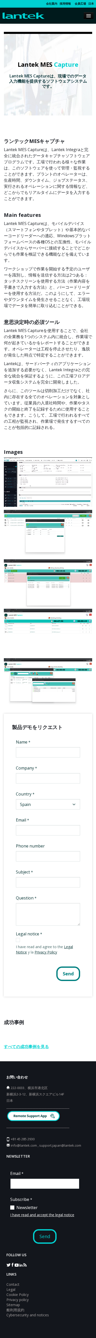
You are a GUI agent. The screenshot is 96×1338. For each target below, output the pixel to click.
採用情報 (65, 3)
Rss (25, 1265)
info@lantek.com (24, 1145)
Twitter (8, 1265)
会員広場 (79, 3)
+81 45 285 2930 (23, 1139)
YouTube (17, 1265)
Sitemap (13, 1304)
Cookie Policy (17, 1294)
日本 (91, 3)
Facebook (12, 1265)
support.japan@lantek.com (60, 1145)
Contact (12, 1284)
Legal (10, 1289)
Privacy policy (17, 1299)
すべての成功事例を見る (26, 1046)
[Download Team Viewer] (34, 1116)
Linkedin (21, 1265)
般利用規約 (15, 1309)
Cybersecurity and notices (27, 1315)
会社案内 (51, 3)
